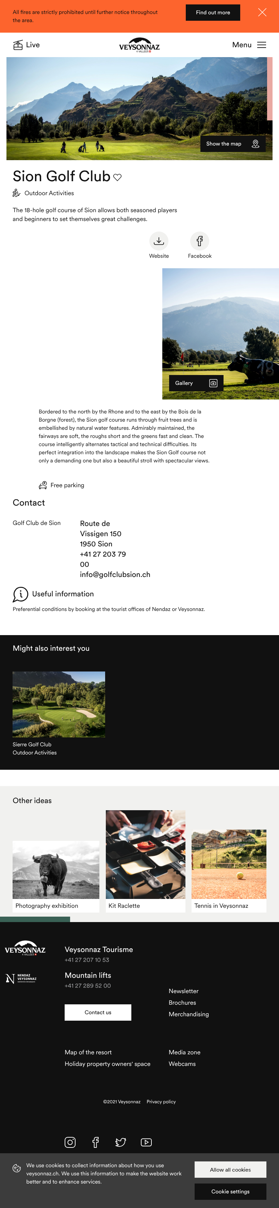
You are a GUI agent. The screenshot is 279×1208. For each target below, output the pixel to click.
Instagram (70, 1142)
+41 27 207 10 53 (87, 960)
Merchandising (189, 1014)
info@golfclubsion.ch (108, 574)
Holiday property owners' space (107, 1064)
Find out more (213, 12)
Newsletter (184, 991)
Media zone (184, 1052)
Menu (241, 45)
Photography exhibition (46, 905)
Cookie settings (230, 1191)
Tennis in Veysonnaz (221, 905)
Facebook (200, 256)
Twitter (120, 1142)
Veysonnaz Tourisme (25, 947)
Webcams (182, 1064)
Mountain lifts (88, 975)
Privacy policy (161, 1102)
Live (33, 45)
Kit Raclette (124, 905)
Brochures (182, 1002)
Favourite (117, 177)
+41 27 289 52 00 (88, 985)
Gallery (184, 383)
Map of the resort (88, 1052)
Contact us (98, 1012)
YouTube (146, 1142)
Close (262, 12)
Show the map (224, 143)
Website (159, 256)
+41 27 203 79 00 (103, 559)
